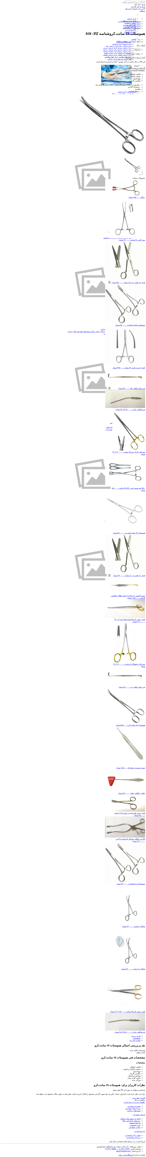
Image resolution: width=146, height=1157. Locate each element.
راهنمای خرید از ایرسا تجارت (134, 1102)
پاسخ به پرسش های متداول (130, 1119)
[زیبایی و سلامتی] (92, 218)
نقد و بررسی (136, 1036)
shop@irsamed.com (123, 1151)
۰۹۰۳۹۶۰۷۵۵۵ (110, 1149)
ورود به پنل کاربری (138, 7)
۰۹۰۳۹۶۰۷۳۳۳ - (122, 1149)
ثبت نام (128, 9)
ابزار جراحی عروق (124, 50)
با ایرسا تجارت (139, 1131)
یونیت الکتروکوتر (112, 427)
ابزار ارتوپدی (126, 44)
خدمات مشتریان (139, 1115)
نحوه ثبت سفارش (134, 1106)
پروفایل (142, 11)
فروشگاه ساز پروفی (126, 1155)
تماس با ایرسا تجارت (133, 1135)
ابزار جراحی (131, 19)
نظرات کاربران (135, 1040)
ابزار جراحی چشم (124, 53)
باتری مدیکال (126, 94)
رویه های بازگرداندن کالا (132, 1121)
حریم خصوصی (135, 1125)
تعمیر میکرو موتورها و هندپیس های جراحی (83, 331)
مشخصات (137, 1038)
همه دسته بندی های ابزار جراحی (119, 59)
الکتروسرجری (130, 30)
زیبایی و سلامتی (130, 23)
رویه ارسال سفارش (133, 1109)
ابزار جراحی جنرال (124, 48)
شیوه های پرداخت (134, 1111)
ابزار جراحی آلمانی (124, 55)
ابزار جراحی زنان (125, 46)
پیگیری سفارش (135, 1127)
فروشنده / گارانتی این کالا (136, 70)
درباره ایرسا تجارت (133, 1138)
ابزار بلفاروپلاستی (124, 57)
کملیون (133, 39)
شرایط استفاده (135, 1123)
